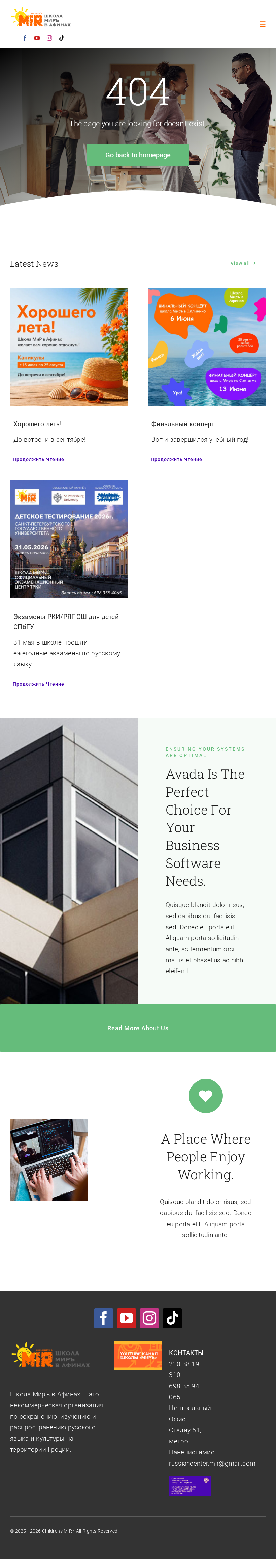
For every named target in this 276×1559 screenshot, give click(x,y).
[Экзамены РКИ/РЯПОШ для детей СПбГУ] (69, 485)
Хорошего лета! (37, 424)
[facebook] (25, 38)
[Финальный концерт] (207, 293)
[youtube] (37, 38)
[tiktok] (61, 38)
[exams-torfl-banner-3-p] (190, 1479)
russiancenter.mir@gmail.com (212, 1463)
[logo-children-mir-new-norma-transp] (42, 10)
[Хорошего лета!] (69, 293)
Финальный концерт (182, 424)
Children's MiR (57, 1531)
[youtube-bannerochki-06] (138, 1344)
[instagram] (49, 38)
